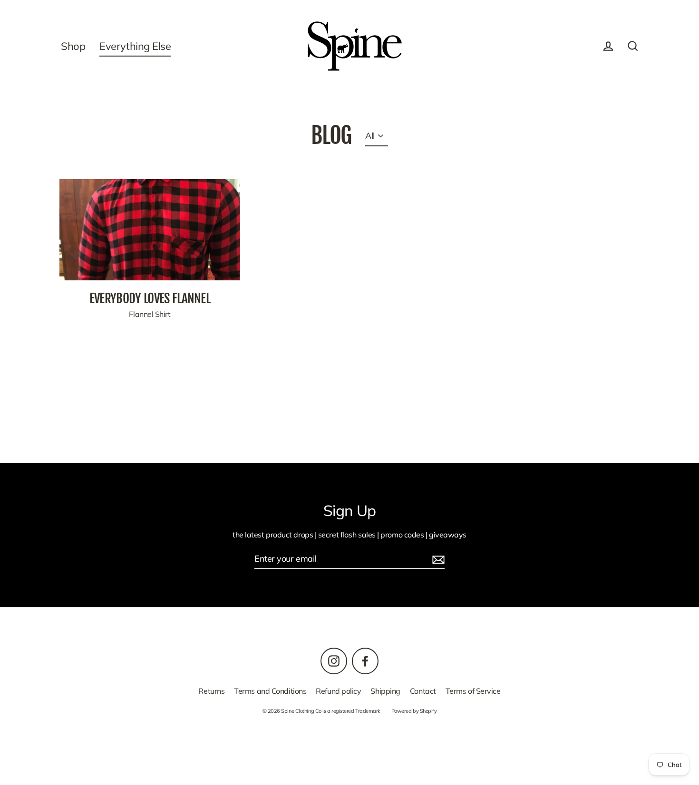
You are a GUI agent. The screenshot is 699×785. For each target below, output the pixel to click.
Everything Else (135, 45)
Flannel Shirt (149, 314)
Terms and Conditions (270, 691)
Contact (423, 691)
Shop (73, 45)
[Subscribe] (437, 559)
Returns (211, 691)
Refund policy (338, 691)
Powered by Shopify (414, 711)
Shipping (385, 691)
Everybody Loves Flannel (149, 298)
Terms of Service (473, 691)
